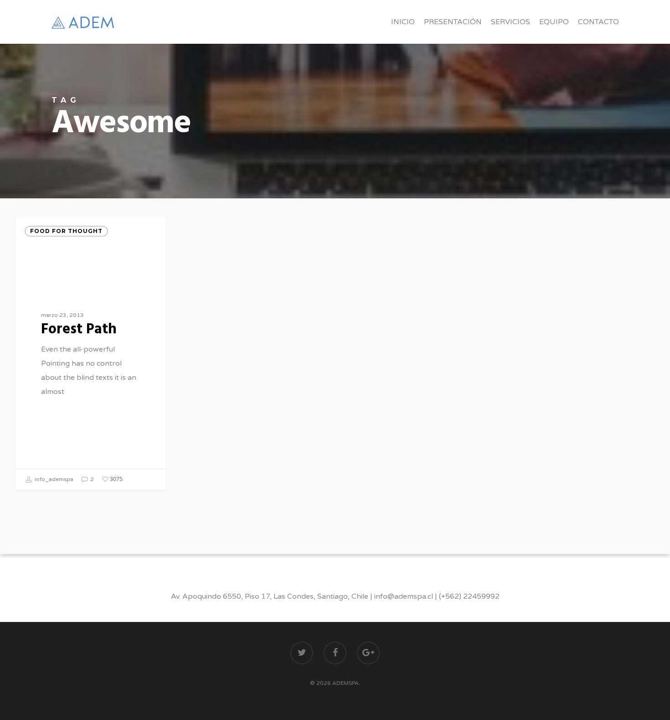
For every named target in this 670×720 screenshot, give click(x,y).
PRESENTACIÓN (453, 21)
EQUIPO (554, 21)
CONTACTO (598, 21)
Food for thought (66, 231)
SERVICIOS (510, 21)
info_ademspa (53, 479)
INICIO (403, 21)
